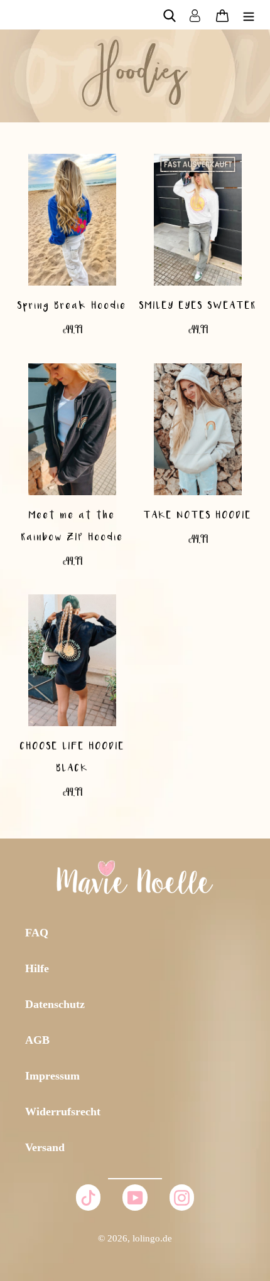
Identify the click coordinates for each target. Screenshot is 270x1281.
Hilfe (37, 968)
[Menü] (248, 14)
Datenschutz (55, 1004)
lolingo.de (152, 1238)
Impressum (52, 1075)
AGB (37, 1040)
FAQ (36, 932)
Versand (45, 1147)
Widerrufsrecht (62, 1111)
